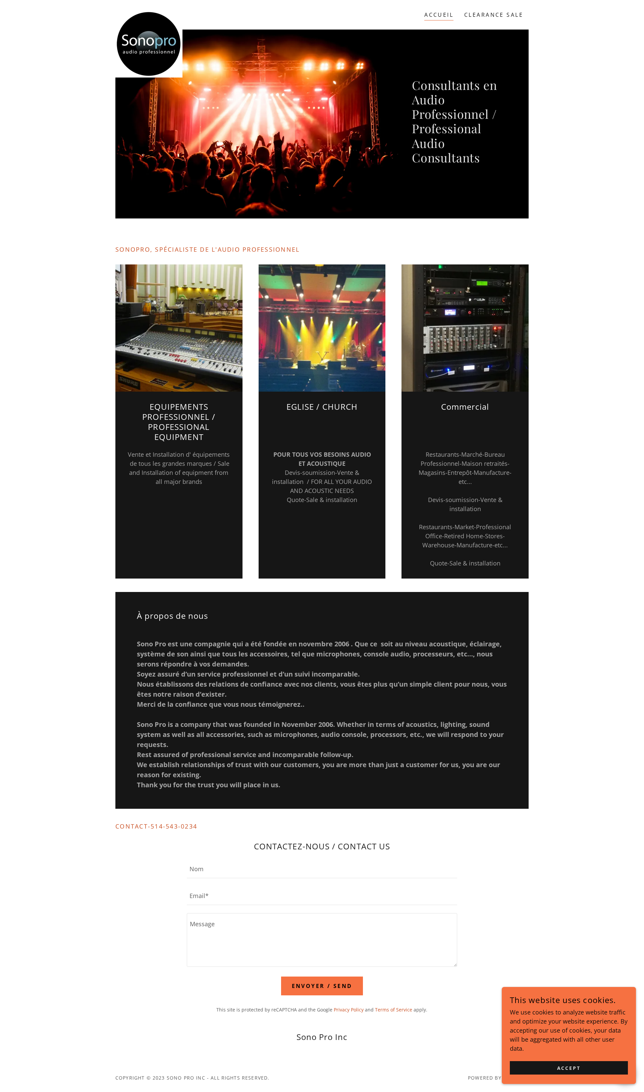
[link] (148, 13)
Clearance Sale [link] (493, 14)
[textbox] (322, 868)
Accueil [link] (438, 14)
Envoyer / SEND (322, 986)
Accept (569, 1068)
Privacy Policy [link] (349, 1009)
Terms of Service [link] (393, 1009)
